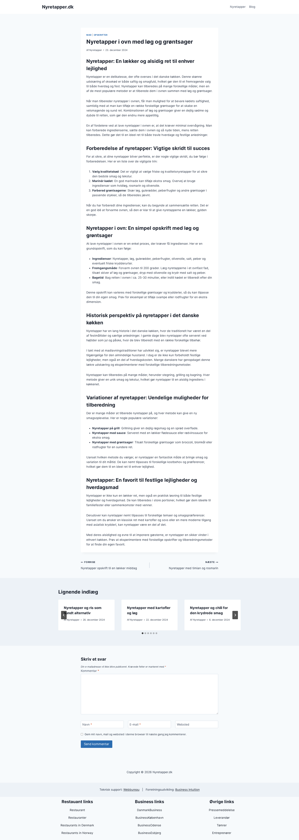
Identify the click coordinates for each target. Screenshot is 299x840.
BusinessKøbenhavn (149, 817)
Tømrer (222, 825)
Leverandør (222, 817)
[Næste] (235, 615)
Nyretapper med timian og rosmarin (193, 565)
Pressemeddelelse (222, 810)
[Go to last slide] (64, 615)
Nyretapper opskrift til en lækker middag (109, 565)
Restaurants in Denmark (77, 825)
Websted (183, 724)
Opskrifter (101, 35)
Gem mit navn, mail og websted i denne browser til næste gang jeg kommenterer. (135, 734)
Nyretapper (238, 6)
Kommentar (90, 671)
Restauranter (77, 817)
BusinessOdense (149, 825)
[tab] (142, 633)
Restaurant (77, 810)
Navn (87, 724)
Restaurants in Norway (77, 833)
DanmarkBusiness (149, 810)
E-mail (135, 724)
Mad (89, 35)
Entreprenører (221, 833)
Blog (252, 6)
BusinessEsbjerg (149, 833)
